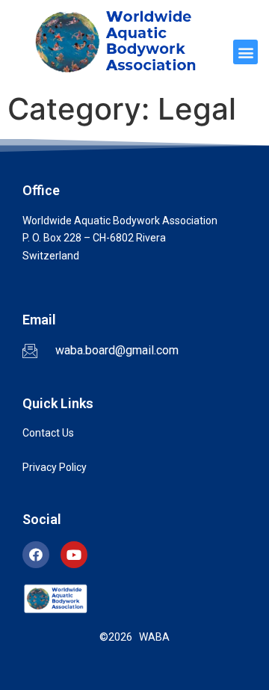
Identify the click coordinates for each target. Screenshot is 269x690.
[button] (245, 52)
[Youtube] (74, 554)
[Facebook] (35, 554)
